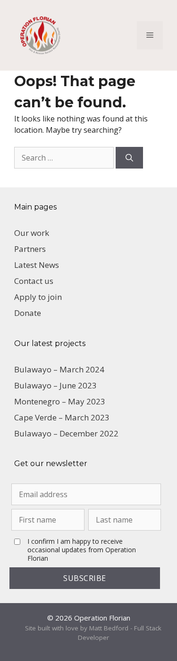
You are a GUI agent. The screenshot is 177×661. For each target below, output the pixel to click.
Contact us (33, 280)
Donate (27, 312)
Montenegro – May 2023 (59, 401)
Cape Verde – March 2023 (62, 417)
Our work (31, 232)
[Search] (129, 158)
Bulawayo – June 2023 (55, 385)
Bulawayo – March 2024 (59, 369)
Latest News (36, 264)
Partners (30, 248)
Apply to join (38, 296)
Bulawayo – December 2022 (66, 433)
